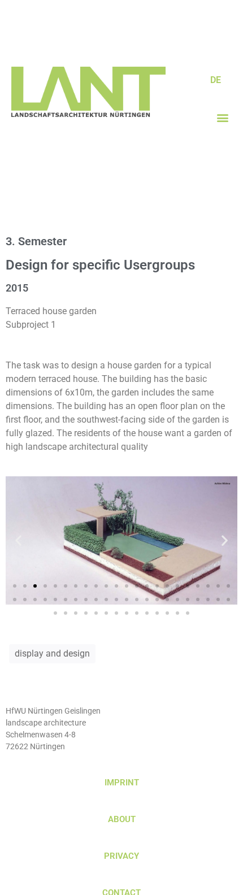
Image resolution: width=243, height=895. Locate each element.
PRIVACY (121, 856)
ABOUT (122, 819)
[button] (222, 117)
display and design (52, 653)
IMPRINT (122, 782)
